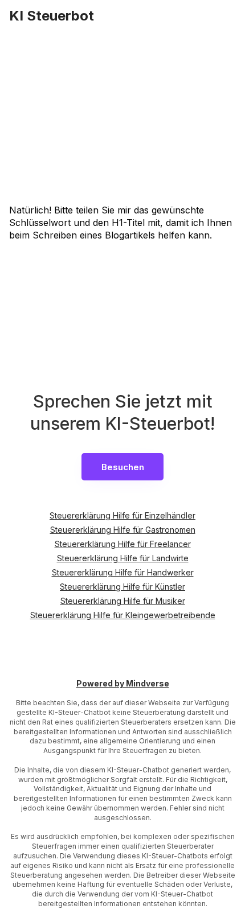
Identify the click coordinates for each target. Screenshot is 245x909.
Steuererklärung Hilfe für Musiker (122, 601)
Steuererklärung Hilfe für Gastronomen (122, 529)
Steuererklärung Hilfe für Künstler (122, 586)
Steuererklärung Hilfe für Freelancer (123, 544)
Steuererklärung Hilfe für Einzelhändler (122, 515)
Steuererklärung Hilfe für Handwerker (123, 572)
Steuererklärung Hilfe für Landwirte (123, 558)
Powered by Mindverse (122, 684)
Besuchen (122, 467)
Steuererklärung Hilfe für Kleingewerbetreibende (122, 615)
